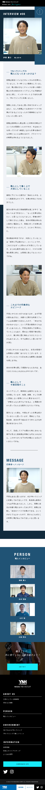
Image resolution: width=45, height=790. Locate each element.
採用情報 (20, 787)
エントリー (30, 787)
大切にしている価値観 (11, 699)
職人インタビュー (9, 716)
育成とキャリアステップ (11, 751)
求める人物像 (8, 703)
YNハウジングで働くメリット (13, 733)
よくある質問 (8, 754)
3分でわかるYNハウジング (12, 730)
